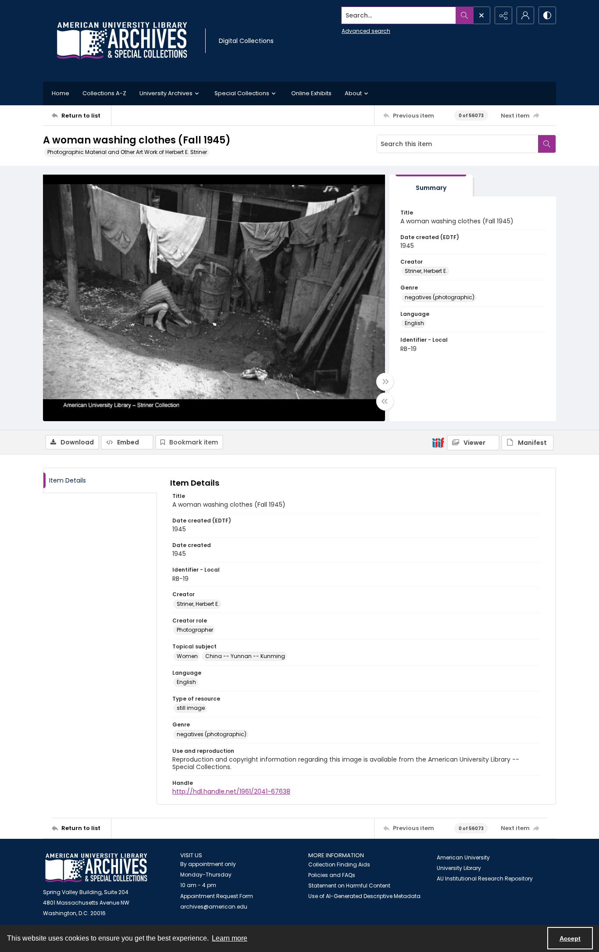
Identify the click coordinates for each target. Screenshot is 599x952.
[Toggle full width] (385, 381)
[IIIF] (438, 442)
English (414, 323)
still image (191, 708)
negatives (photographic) (439, 297)
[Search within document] (547, 144)
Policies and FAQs (331, 875)
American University (463, 857)
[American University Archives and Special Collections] (96, 868)
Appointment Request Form (216, 896)
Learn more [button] (229, 938)
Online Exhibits (311, 93)
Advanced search (366, 31)
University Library (459, 868)
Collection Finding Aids (339, 864)
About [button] (353, 93)
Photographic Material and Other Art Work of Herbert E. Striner (127, 152)
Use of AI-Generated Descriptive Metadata (364, 896)
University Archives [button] (166, 93)
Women (187, 656)
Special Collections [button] (241, 93)
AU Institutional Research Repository (485, 878)
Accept (570, 938)
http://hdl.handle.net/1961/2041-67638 (231, 791)
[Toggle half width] (385, 401)
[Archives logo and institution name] (122, 40)
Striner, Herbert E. (426, 271)
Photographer (195, 629)
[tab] (431, 186)
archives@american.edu (213, 906)
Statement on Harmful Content (349, 885)
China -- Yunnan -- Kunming (245, 656)
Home (60, 93)
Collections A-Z (104, 93)
